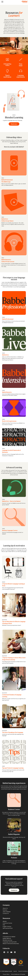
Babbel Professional (7, 180)
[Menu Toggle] (2, 2)
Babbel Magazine (14, 834)
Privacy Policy (6, 974)
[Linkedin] (14, 952)
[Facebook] (4, 952)
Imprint (15, 971)
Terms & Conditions (23, 971)
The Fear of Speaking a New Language (12, 732)
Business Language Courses (10, 530)
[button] (14, 162)
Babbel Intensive (6, 259)
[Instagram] (7, 952)
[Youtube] (11, 952)
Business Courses (14, 809)
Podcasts (14, 858)
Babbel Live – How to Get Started (11, 501)
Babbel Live (4, 219)
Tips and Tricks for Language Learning (12, 768)
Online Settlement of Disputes (18, 974)
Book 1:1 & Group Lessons (9, 421)
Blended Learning (14, 117)
